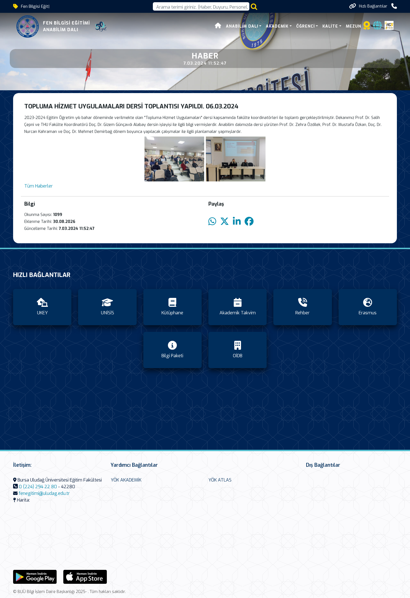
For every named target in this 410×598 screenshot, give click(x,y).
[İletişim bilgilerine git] (394, 6)
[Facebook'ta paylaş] (249, 222)
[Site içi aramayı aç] (254, 6)
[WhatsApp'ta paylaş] (212, 222)
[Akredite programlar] (366, 27)
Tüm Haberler (38, 186)
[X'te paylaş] (224, 222)
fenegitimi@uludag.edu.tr (44, 493)
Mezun (353, 26)
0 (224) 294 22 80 (38, 487)
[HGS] (389, 25)
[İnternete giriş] (377, 27)
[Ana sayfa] (218, 26)
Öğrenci (305, 26)
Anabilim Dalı (242, 26)
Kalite (330, 26)
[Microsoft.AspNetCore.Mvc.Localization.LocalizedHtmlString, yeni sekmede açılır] (35, 576)
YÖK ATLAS (219, 480)
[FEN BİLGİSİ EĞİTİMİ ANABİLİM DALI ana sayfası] (27, 26)
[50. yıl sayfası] (101, 26)
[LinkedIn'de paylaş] (237, 222)
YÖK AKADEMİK (126, 480)
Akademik (277, 26)
